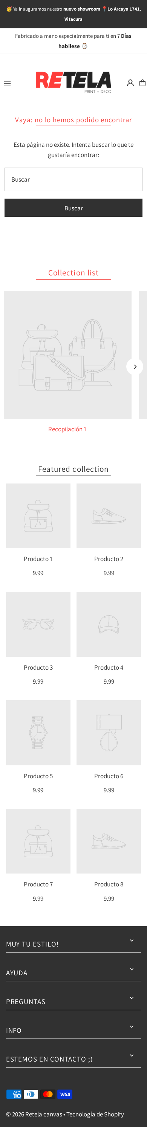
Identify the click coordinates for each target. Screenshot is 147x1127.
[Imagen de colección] (68, 355)
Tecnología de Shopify (95, 1114)
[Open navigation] (15, 82)
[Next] (134, 366)
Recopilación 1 (67, 429)
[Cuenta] (130, 82)
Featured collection (73, 468)
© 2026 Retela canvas (34, 1114)
